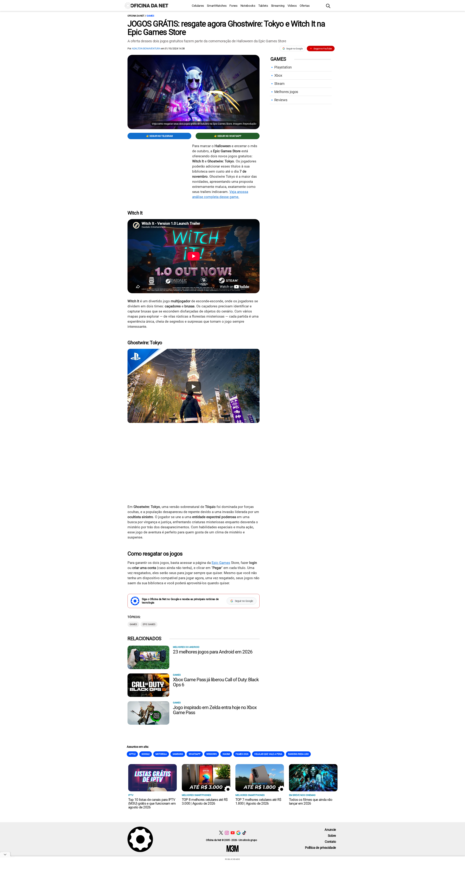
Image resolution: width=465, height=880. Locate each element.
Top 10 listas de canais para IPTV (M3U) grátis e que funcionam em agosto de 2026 (152, 803)
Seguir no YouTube (323, 48)
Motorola (161, 754)
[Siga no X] (221, 832)
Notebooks (247, 5)
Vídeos (292, 5)
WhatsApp (195, 754)
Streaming (278, 5)
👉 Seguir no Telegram (159, 136)
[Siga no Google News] (238, 832)
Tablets (263, 5)
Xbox (278, 75)
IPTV (130, 795)
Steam (279, 83)
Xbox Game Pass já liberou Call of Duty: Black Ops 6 (216, 682)
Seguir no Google (294, 48)
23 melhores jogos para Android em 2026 (212, 651)
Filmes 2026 (242, 754)
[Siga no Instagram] (227, 832)
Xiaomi (226, 754)
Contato (330, 841)
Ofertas (305, 5)
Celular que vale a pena (268, 754)
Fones (233, 5)
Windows (211, 754)
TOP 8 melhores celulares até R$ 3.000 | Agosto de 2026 (205, 801)
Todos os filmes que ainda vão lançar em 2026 (310, 801)
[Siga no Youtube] (232, 832)
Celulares (198, 5)
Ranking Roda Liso (298, 754)
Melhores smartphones (196, 795)
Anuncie (330, 829)
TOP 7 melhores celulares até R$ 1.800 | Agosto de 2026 (258, 801)
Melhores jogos (286, 92)
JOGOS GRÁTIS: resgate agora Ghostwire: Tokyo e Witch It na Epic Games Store (226, 28)
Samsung (178, 754)
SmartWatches (217, 5)
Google (145, 754)
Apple (132, 754)
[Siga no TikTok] (244, 832)
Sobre (332, 835)
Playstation (283, 67)
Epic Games (221, 563)
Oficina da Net (136, 15)
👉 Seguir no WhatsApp (227, 136)
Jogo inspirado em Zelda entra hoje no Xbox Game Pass (215, 710)
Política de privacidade (320, 847)
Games (150, 15)
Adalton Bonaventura (146, 48)
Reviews (280, 100)
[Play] (193, 386)
